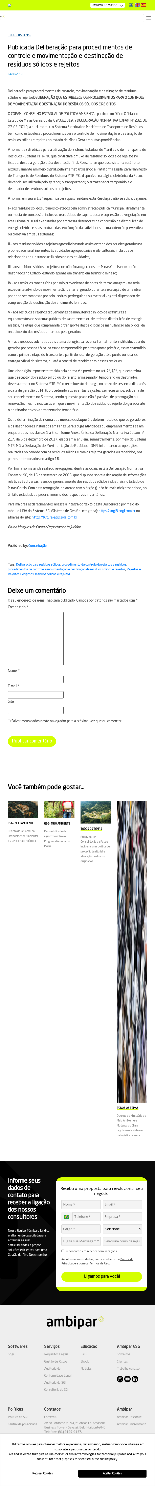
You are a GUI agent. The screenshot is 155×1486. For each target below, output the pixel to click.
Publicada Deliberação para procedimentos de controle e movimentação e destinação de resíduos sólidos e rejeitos (70, 56)
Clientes (122, 1361)
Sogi (11, 1354)
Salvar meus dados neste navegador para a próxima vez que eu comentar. (66, 721)
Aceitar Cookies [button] (112, 1473)
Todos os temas (19, 35)
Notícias (86, 1368)
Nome (13, 671)
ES (143, 4)
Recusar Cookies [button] (42, 1473)
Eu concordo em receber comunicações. (90, 1251)
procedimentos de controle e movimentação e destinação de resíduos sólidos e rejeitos (66, 569)
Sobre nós (123, 1354)
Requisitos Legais (56, 1354)
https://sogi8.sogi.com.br (116, 511)
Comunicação (37, 546)
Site (11, 701)
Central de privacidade (22, 1424)
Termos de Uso (99, 1263)
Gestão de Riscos (55, 1361)
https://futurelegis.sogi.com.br (54, 517)
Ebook (85, 1361)
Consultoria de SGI (56, 1390)
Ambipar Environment (131, 1424)
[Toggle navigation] (148, 18)
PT (131, 4)
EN (137, 4)
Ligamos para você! (102, 1276)
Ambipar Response (129, 1417)
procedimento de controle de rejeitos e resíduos (94, 564)
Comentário (18, 607)
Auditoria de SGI (55, 1382)
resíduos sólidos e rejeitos (52, 574)
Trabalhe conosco (128, 1368)
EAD (83, 1354)
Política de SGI (17, 1417)
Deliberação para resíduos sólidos (38, 564)
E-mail (14, 686)
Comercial (50, 1417)
